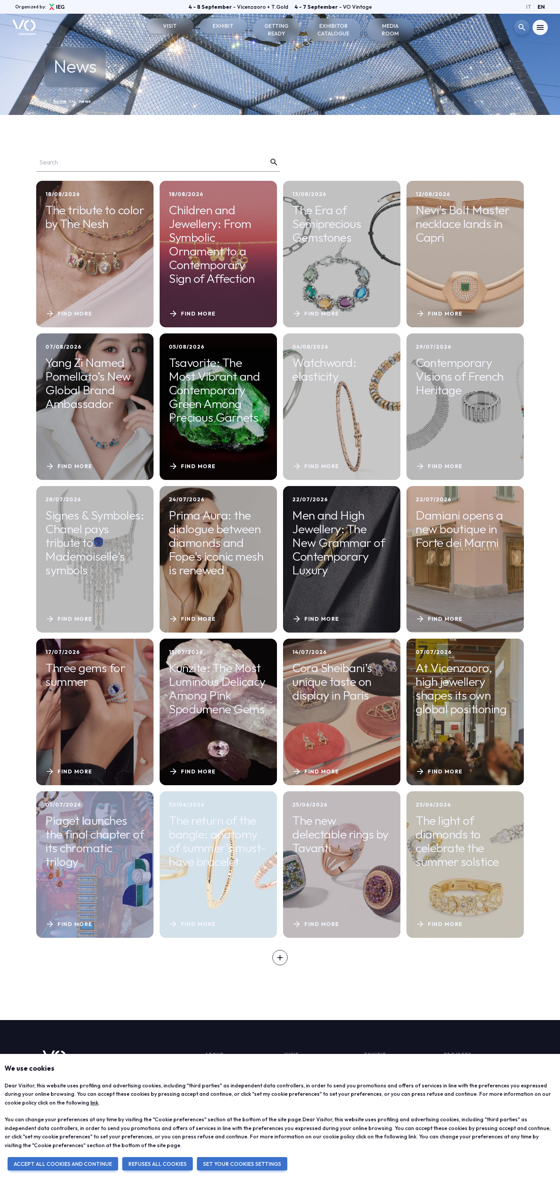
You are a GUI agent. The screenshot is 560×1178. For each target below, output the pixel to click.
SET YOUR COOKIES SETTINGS (242, 1163)
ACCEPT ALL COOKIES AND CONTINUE (63, 1163)
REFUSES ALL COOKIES (157, 1163)
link (94, 1102)
